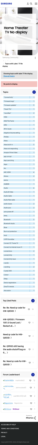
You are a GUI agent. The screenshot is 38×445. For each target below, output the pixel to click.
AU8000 (6, 184)
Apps (5, 164)
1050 (5, 117)
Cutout (6, 275)
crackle (6, 263)
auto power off (8, 212)
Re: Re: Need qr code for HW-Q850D (14, 309)
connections (8, 251)
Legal (3, 436)
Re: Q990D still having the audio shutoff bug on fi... (14, 349)
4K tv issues (7, 129)
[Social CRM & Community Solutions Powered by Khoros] (31, 417)
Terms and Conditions (10, 429)
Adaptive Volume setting (12, 133)
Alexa (5, 141)
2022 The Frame (9, 121)
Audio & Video (8, 192)
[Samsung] (6, 3)
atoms (6, 180)
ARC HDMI (7, 172)
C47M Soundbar (9, 239)
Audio (6, 188)
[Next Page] (34, 92)
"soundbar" (7, 113)
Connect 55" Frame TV (11, 243)
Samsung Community (10, 57)
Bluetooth (7, 220)
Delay (5, 279)
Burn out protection (10, 231)
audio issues (8, 204)
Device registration (10, 283)
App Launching (9, 160)
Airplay (6, 137)
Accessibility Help (8, 425)
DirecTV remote (9, 287)
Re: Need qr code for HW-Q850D (14, 363)
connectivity (8, 255)
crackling (7, 267)
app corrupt (8, 156)
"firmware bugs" (9, 101)
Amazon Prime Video (10, 152)
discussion (7, 291)
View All (19, 301)
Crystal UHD (8, 271)
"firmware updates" (10, 105)
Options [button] (31, 58)
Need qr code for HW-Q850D (13, 336)
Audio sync (7, 208)
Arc (5, 168)
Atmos (6, 176)
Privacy (4, 432)
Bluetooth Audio (9, 223)
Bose (5, 227)
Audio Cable (8, 196)
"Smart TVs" (8, 109)
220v (5, 125)
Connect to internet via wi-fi (13, 247)
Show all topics (9, 76)
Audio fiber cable (9, 200)
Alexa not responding (11, 149)
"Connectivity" (8, 97)
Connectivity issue (10, 259)
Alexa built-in (8, 145)
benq (5, 216)
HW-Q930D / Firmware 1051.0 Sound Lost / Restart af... (14, 322)
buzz (5, 235)
